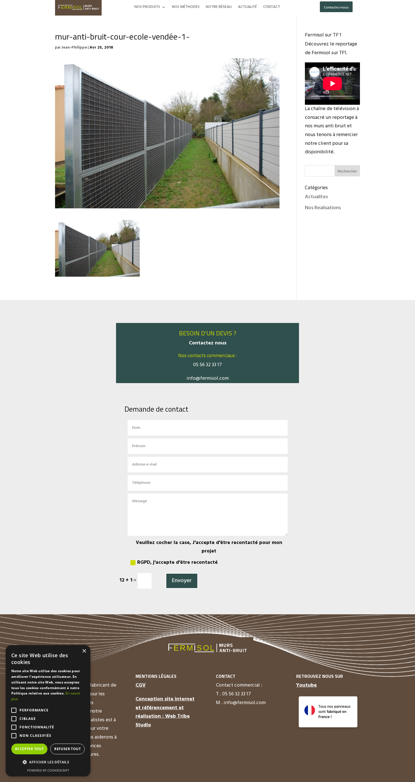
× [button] (84, 651)
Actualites (316, 197)
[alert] (48, 710)
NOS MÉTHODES (186, 7)
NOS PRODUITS (147, 7)
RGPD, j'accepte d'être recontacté (177, 562)
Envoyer (182, 580)
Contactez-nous (336, 7)
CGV (141, 685)
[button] (48, 762)
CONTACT (271, 7)
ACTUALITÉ (247, 7)
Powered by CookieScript (48, 770)
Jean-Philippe (74, 47)
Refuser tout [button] (67, 748)
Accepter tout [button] (29, 748)
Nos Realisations (323, 208)
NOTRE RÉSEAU (219, 7)
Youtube (306, 685)
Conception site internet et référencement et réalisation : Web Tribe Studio (165, 712)
